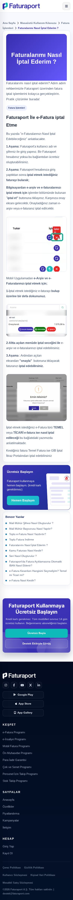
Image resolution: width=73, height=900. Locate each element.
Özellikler (8, 806)
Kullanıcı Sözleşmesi (15, 875)
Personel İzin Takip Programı (20, 773)
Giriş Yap (8, 846)
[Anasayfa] (21, 6)
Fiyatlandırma (11, 813)
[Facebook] (14, 685)
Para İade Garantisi (14, 759)
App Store (25, 703)
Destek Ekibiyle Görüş (36, 643)
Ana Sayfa (9, 23)
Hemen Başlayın (23, 500)
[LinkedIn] (39, 685)
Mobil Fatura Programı (16, 746)
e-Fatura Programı (14, 732)
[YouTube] (22, 685)
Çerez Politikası (12, 867)
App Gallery (24, 712)
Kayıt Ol (8, 853)
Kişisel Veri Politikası (43, 875)
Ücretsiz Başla (37, 633)
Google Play (25, 694)
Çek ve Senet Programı (17, 767)
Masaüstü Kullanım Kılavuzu (38, 23)
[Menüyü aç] (66, 6)
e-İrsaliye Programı (14, 739)
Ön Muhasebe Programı (17, 753)
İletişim (7, 827)
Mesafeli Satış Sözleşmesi (18, 882)
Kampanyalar (11, 820)
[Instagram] (6, 685)
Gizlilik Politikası (34, 867)
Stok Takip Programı (15, 780)
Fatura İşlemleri (16, 108)
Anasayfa (8, 799)
